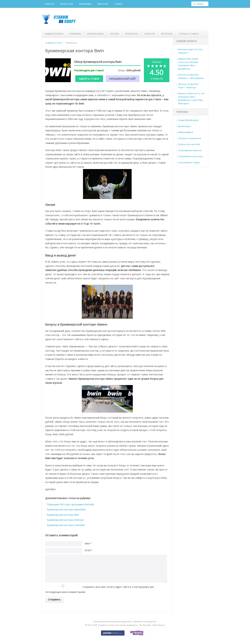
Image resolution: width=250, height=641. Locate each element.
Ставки (118, 3)
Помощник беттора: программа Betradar (70, 504)
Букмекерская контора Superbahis (66, 509)
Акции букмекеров (188, 120)
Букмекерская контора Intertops (65, 519)
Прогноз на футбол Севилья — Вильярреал (191, 76)
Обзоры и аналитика (189, 138)
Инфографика (95, 33)
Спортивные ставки (189, 162)
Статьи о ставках (189, 33)
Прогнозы (103, 3)
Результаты (66, 3)
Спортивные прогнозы (190, 156)
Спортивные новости (189, 150)
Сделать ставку (89, 78)
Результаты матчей (189, 144)
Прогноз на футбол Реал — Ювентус (188, 85)
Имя (88, 543)
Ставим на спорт (53, 42)
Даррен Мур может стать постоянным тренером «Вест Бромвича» (188, 63)
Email (89, 550)
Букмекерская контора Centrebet (66, 525)
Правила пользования (145, 621)
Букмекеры (85, 3)
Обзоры (114, 33)
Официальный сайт (122, 78)
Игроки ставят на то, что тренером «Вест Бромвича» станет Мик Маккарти (191, 98)
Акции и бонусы (54, 33)
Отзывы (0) (156, 78)
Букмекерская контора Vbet (63, 514)
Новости (49, 3)
